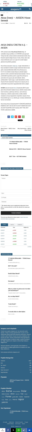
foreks (3, 396)
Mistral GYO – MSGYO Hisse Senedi (20, 149)
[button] (30, 9)
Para (6, 399)
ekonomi (17, 394)
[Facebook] (8, 430)
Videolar (3, 367)
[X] (13, 430)
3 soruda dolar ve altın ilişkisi (16, 311)
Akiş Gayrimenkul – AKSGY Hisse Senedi (24, 129)
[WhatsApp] (18, 430)
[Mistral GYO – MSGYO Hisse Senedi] (5, 151)
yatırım (5, 402)
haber (21, 397)
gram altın (15, 397)
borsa (9, 391)
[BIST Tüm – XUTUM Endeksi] (5, 158)
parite (10, 399)
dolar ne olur (5, 394)
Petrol (15, 399)
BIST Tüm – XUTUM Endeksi (17, 156)
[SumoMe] (29, 430)
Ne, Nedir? (3, 365)
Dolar (24, 391)
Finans (26, 394)
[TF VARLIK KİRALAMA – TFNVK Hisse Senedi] (5, 143)
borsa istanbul (16, 391)
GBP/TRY (19, 1)
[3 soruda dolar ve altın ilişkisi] (4, 314)
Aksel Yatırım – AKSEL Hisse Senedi (8, 129)
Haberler (3, 360)
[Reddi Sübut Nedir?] (4, 276)
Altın (3, 391)
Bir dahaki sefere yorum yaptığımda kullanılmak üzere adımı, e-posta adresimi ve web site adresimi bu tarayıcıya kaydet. (15, 207)
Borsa (15, 87)
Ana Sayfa (5, 422)
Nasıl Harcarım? (5, 370)
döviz (12, 394)
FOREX (4, 224)
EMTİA (12, 224)
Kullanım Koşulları (19, 422)
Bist (2, 15)
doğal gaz (15, 65)
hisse (3, 399)
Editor (7, 23)
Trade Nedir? (12, 304)
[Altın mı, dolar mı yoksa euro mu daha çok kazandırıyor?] (4, 291)
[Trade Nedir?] (4, 306)
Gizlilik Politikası (10, 423)
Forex (30, 246)
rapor (21, 399)
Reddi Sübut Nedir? (14, 273)
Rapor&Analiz (4, 372)
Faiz (22, 394)
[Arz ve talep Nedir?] (4, 299)
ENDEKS (20, 224)
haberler (27, 397)
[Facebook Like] (24, 430)
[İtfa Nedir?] (4, 283)
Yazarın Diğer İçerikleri (7, 137)
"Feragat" (3, 246)
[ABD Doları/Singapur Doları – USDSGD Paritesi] (5, 382)
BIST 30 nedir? (12, 266)
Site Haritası (18, 423)
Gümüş (5, 1)
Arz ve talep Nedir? (13, 296)
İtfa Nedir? (11, 281)
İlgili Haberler (5, 135)
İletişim (23, 423)
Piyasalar (4, 377)
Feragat (26, 422)
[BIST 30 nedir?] (4, 268)
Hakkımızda (11, 422)
